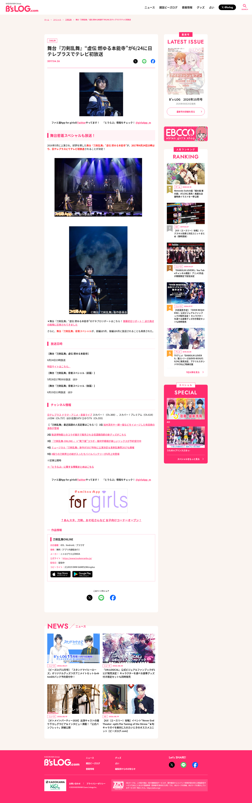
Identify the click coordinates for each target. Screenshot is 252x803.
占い (211, 7)
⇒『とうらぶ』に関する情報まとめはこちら (70, 466)
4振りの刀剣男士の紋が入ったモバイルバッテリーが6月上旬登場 (85, 454)
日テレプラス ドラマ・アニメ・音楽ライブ (69, 414)
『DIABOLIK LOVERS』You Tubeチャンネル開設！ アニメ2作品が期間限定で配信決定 (189, 273)
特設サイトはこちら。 (59, 366)
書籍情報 (187, 7)
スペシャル (57, 19)
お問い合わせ (74, 783)
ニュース (150, 7)
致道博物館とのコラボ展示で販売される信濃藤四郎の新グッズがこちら (88, 434)
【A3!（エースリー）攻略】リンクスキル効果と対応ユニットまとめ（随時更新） (189, 233)
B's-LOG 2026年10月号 (186, 99)
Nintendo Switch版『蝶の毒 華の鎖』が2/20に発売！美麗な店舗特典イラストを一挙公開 (188, 193)
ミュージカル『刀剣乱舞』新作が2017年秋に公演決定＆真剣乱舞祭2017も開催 (92, 447)
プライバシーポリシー (95, 783)
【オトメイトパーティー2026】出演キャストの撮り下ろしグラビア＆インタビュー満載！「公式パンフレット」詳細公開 (73, 724)
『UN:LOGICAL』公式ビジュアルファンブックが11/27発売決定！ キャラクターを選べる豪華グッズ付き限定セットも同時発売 (129, 673)
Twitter (81, 122)
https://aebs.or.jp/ (153, 788)
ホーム (46, 19)
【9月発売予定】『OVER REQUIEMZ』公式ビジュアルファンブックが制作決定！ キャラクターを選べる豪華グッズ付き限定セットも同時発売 (189, 316)
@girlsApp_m (143, 122)
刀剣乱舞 (68, 19)
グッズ (201, 7)
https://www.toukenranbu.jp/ (77, 558)
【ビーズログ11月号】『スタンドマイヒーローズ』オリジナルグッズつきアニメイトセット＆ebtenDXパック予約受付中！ (73, 673)
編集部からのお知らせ (125, 768)
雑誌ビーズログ (168, 7)
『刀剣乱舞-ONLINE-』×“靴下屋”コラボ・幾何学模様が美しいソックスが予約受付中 (96, 441)
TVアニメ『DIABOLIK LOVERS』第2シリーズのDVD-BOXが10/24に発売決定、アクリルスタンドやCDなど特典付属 (189, 360)
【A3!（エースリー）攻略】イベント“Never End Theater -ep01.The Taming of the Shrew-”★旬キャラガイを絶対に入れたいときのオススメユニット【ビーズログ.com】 (128, 726)
